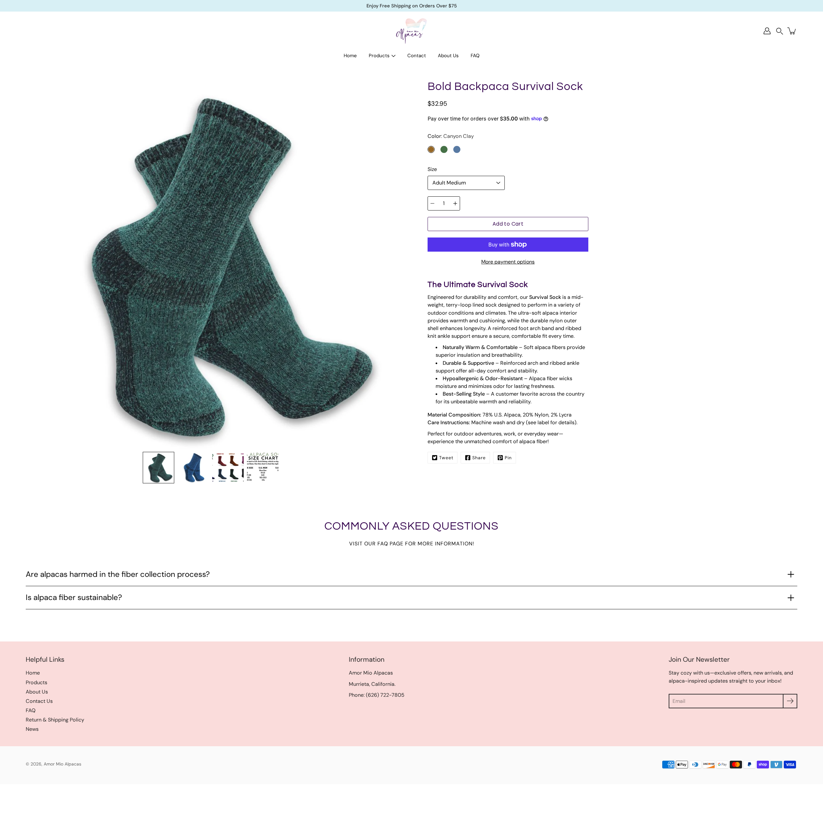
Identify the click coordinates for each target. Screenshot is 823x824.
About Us (448, 55)
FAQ (475, 55)
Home (350, 55)
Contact (416, 55)
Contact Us (39, 701)
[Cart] (792, 31)
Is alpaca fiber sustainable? (74, 597)
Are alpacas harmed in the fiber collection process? (118, 574)
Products (379, 55)
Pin (508, 458)
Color (451, 136)
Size (432, 169)
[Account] (767, 31)
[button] (779, 31)
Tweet (446, 458)
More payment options (508, 261)
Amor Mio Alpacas (62, 764)
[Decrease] (432, 203)
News (32, 729)
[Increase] (455, 203)
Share (479, 458)
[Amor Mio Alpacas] (411, 31)
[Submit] (790, 701)
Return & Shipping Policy (55, 719)
